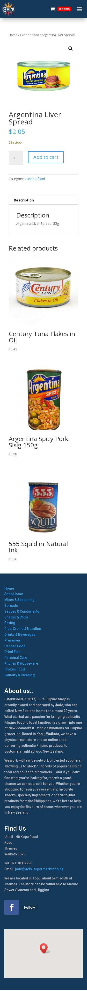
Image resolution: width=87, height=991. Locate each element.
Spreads (11, 606)
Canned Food (15, 646)
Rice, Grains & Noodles (22, 629)
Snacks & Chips (16, 617)
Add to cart (45, 157)
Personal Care (15, 658)
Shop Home (13, 594)
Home (13, 35)
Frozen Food (14, 669)
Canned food (29, 35)
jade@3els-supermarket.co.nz (39, 869)
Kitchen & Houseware (21, 663)
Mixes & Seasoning (19, 600)
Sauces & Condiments (21, 611)
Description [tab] (24, 200)
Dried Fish (12, 652)
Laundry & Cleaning (19, 675)
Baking (9, 623)
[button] (70, 48)
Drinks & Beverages (19, 634)
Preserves (12, 640)
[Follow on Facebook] (11, 907)
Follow (29, 907)
